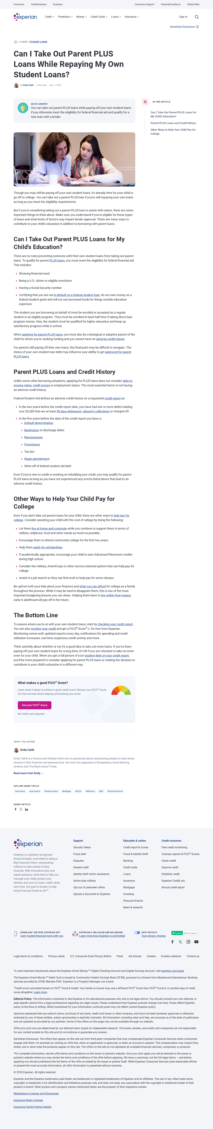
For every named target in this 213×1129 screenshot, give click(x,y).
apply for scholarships (47, 547)
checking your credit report (115, 624)
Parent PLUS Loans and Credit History (173, 123)
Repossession (33, 437)
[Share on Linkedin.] (27, 808)
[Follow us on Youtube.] (196, 942)
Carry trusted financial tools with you (41, 935)
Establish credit (171, 874)
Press (120, 956)
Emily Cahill (28, 85)
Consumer (19, 4)
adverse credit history (110, 339)
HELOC (78, 791)
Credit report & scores (135, 847)
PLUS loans (57, 260)
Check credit (169, 860)
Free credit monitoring (174, 847)
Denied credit (81, 867)
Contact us (193, 956)
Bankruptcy (31, 430)
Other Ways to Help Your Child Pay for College (173, 131)
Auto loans (20, 791)
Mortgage (66, 791)
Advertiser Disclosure (182, 26)
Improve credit (170, 867)
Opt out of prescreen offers (89, 887)
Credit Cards (98, 16)
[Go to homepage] (16, 42)
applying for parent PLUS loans (42, 334)
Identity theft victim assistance (91, 874)
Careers (151, 956)
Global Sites (193, 4)
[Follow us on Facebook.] (172, 942)
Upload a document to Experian (91, 894)
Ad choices (135, 956)
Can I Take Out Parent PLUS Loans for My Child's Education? (173, 114)
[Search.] (196, 17)
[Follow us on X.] (180, 942)
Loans (114, 16)
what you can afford (92, 586)
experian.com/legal (172, 970)
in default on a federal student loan (77, 295)
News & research (133, 907)
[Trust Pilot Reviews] (184, 933)
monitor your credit (43, 628)
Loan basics (34, 791)
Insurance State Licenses (28, 1100)
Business (57, 4)
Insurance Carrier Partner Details (32, 1106)
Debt (101, 791)
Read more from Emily (27, 773)
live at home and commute (49, 528)
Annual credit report (173, 887)
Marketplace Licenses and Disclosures (36, 1093)
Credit (48, 16)
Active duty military (84, 880)
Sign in (183, 16)
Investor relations (171, 956)
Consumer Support (144, 4)
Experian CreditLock (173, 880)
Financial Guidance (171, 4)
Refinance (90, 791)
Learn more (40, 992)
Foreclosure (32, 444)
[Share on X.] (21, 808)
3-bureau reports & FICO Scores (180, 854)
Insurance (130, 16)
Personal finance (115, 791)
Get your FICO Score (34, 705)
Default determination (38, 423)
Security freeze (82, 847)
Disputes (78, 860)
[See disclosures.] (88, 629)
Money (80, 16)
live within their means (116, 595)
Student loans (38, 42)
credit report (113, 398)
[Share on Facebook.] (16, 808)
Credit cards (130, 867)
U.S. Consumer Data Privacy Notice (90, 956)
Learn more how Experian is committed (102, 935)
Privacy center (56, 956)
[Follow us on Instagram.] (188, 942)
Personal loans (51, 791)
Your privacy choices (153, 935)
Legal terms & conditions (28, 956)
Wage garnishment (36, 459)
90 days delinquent (69, 411)
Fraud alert (79, 854)
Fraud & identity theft (135, 854)
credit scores (41, 385)
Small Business (38, 4)
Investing (128, 894)
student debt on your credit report (107, 655)
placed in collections (96, 411)
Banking (128, 860)
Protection (64, 16)
